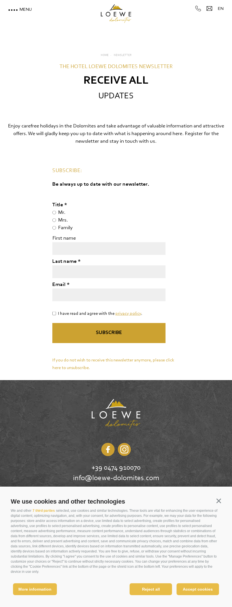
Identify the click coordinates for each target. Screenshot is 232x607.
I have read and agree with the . (100, 313)
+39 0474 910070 (116, 468)
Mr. (61, 212)
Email (59, 284)
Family (65, 228)
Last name (65, 261)
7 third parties (44, 511)
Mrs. (63, 220)
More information (34, 589)
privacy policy (128, 313)
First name (64, 238)
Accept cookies (198, 589)
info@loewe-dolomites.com (116, 478)
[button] (218, 500)
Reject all (151, 589)
